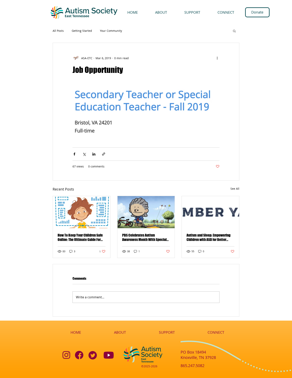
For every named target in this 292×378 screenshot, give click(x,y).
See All (234, 188)
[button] (234, 30)
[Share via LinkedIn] (94, 154)
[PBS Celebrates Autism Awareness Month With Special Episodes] (146, 212)
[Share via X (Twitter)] (84, 154)
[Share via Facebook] (74, 154)
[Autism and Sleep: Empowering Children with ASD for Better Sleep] (210, 212)
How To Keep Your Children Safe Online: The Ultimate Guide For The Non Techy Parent (80, 237)
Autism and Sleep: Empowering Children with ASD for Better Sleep (208, 237)
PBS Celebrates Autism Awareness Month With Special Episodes (144, 237)
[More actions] (217, 58)
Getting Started (82, 31)
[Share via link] (103, 154)
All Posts (58, 31)
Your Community (111, 31)
